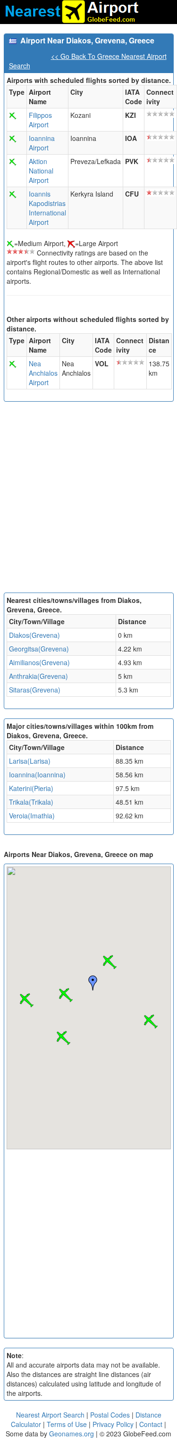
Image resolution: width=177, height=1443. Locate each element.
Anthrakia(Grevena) (38, 676)
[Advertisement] (88, 499)
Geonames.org (71, 1433)
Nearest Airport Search (50, 1414)
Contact (150, 1424)
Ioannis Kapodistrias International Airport (47, 208)
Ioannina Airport (42, 142)
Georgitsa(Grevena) (39, 648)
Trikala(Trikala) (31, 802)
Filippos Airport (40, 119)
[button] (109, 962)
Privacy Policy (114, 1424)
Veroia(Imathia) (32, 815)
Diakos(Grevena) (34, 635)
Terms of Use (68, 1424)
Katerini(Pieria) (31, 788)
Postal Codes (110, 1414)
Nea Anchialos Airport (43, 373)
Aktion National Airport (41, 171)
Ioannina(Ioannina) (37, 774)
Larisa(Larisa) (30, 761)
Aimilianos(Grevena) (39, 662)
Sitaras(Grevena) (34, 689)
